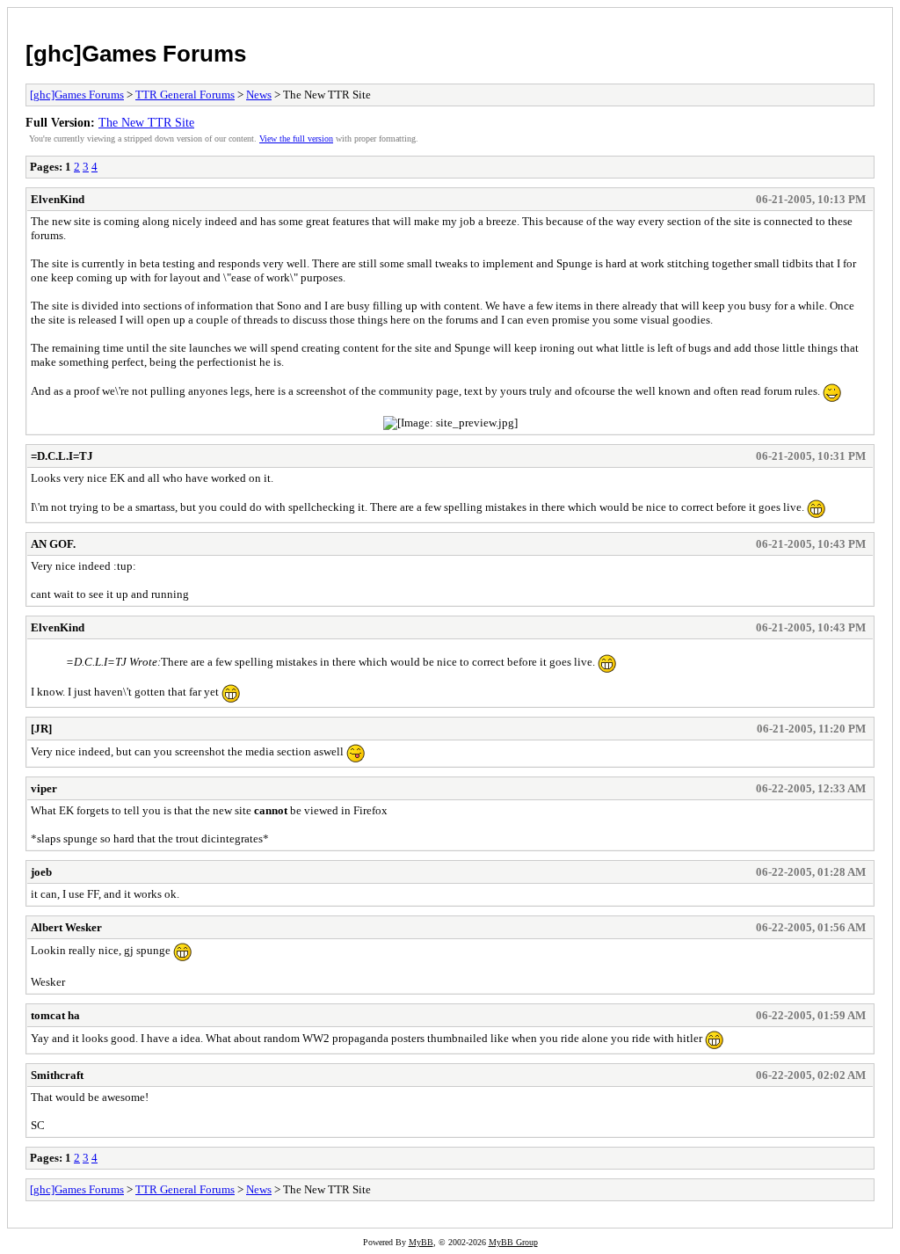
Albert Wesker (66, 927)
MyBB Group (513, 1242)
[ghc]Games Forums (135, 53)
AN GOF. (53, 543)
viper (44, 788)
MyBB (421, 1242)
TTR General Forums (185, 94)
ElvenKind (57, 199)
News (259, 94)
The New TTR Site (146, 122)
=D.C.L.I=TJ (62, 456)
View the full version (296, 138)
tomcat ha (55, 1015)
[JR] (41, 728)
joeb (41, 872)
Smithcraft (57, 1075)
